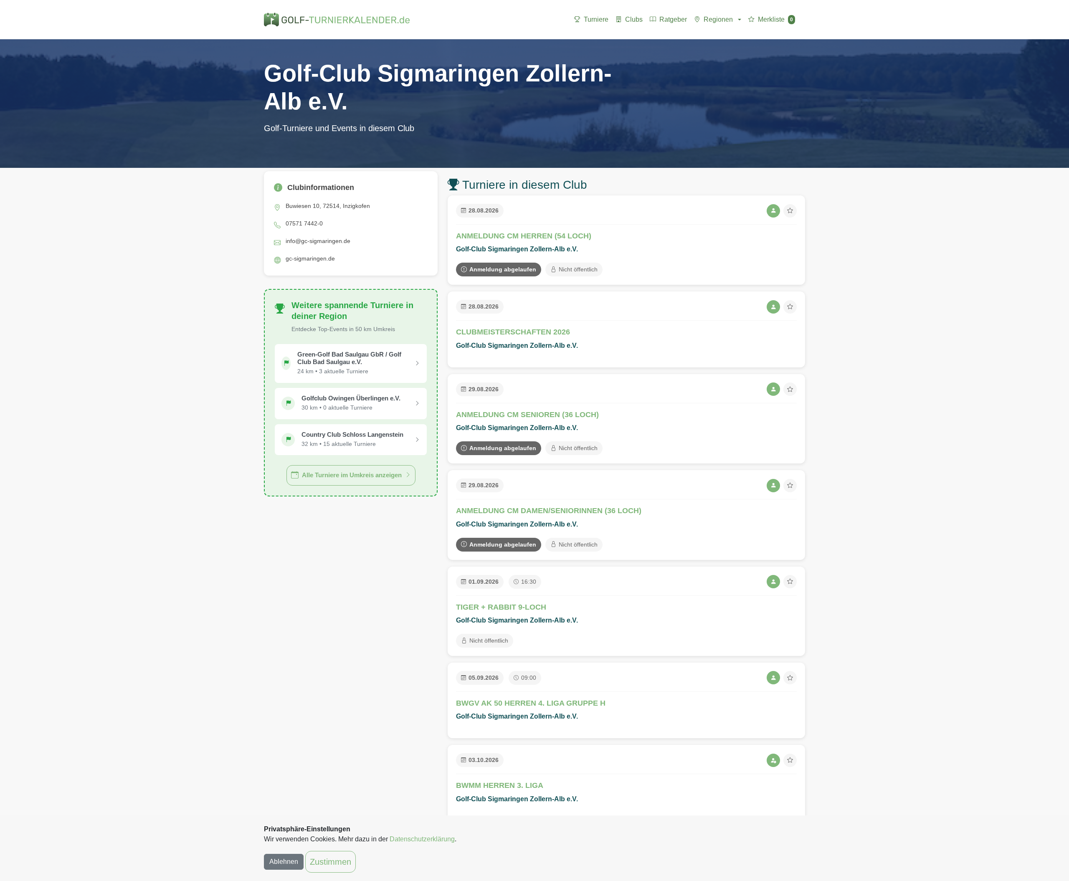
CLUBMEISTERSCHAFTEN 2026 (513, 332)
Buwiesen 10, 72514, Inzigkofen (328, 206)
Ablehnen (283, 861)
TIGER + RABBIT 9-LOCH (501, 607)
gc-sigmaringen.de (310, 258)
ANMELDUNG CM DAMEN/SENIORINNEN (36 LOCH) (548, 510)
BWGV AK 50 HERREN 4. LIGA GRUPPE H (530, 703)
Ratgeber (673, 19)
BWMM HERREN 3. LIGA (499, 785)
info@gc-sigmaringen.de (318, 241)
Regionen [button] (718, 19)
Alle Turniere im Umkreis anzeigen (352, 474)
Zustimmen (330, 861)
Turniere (596, 19)
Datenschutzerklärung (422, 839)
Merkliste (775, 19)
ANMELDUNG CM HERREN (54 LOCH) (523, 236)
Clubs (634, 19)
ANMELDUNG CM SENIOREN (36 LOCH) (527, 414)
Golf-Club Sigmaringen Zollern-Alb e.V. (517, 249)
